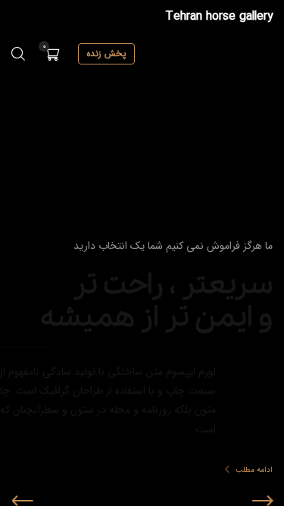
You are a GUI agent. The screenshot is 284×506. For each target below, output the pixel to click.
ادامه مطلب (123, 470)
